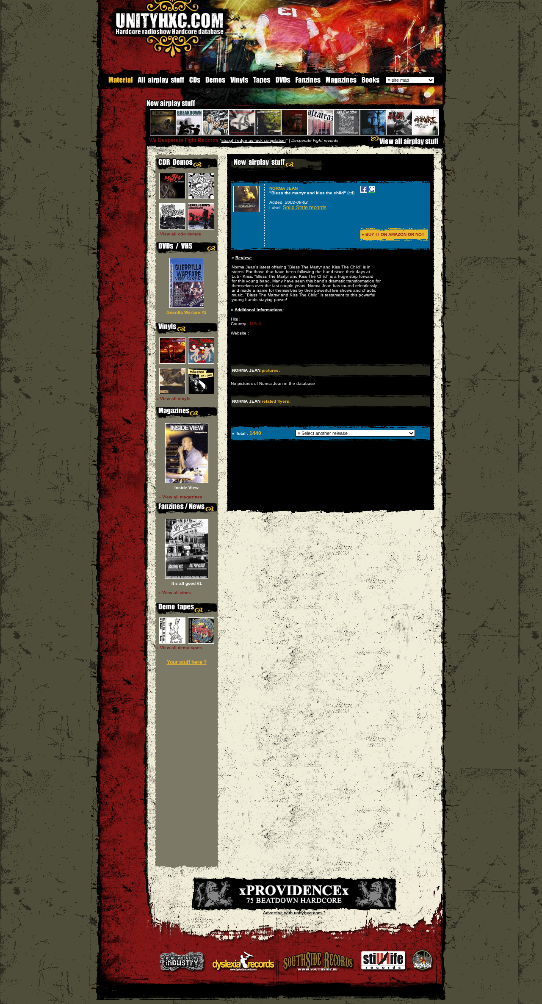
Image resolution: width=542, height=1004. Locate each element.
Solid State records (304, 207)
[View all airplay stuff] (406, 143)
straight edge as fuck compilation (253, 140)
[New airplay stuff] (142, 107)
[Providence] (294, 905)
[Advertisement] (330, 504)
